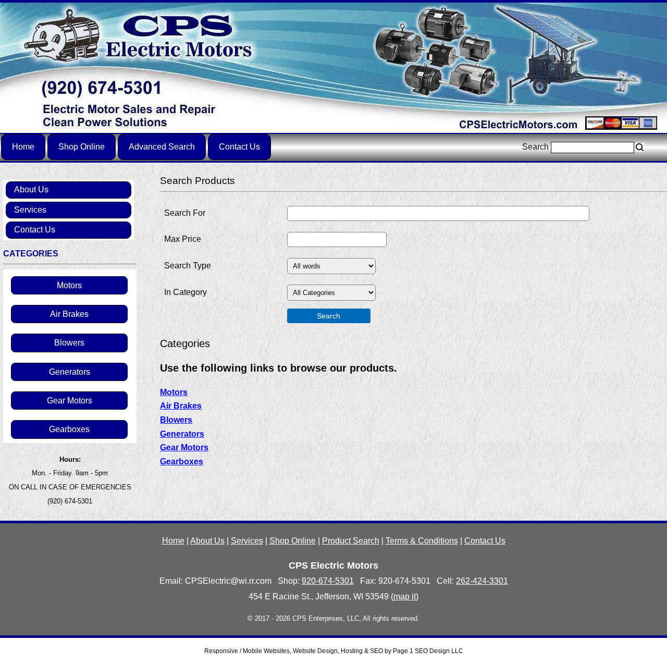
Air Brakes (69, 314)
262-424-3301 (482, 580)
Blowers (69, 342)
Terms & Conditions (422, 540)
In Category (185, 292)
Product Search (350, 540)
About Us (31, 189)
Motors (69, 285)
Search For (184, 212)
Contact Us (239, 146)
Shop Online (81, 146)
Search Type (187, 265)
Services (30, 209)
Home (23, 146)
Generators (69, 371)
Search (536, 146)
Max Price (182, 239)
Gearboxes (69, 429)
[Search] (639, 147)
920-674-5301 (328, 580)
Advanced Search (162, 146)
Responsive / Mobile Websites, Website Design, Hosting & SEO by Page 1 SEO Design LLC (333, 651)
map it (404, 596)
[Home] (333, 67)
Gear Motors (69, 400)
